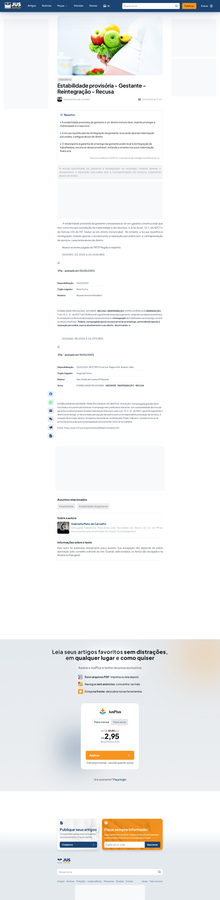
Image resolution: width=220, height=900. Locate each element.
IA (108, 5)
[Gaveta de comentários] (51, 419)
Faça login (119, 779)
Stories (93, 5)
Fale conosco (156, 881)
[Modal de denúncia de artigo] (51, 427)
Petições (80, 881)
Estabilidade (66, 506)
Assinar (94, 755)
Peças (60, 5)
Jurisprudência (94, 881)
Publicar (189, 5)
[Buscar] (176, 6)
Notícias (46, 5)
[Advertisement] (110, 595)
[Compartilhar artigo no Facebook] (51, 394)
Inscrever (152, 844)
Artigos (32, 5)
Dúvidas (78, 5)
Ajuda (144, 881)
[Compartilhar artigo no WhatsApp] (51, 402)
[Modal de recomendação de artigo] (51, 411)
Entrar (204, 5)
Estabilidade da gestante (93, 506)
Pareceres (109, 881)
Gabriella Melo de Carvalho (88, 523)
